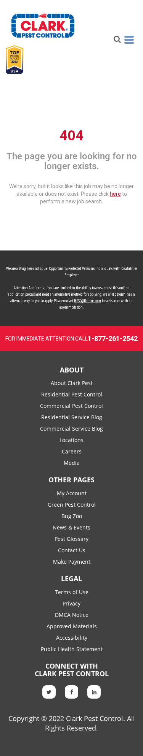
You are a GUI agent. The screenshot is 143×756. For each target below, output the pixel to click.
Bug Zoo (71, 516)
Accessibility (71, 637)
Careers (72, 451)
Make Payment (71, 561)
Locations (71, 440)
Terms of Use (71, 592)
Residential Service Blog (71, 417)
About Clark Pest (72, 383)
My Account (72, 493)
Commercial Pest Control (71, 405)
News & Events (71, 527)
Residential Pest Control (71, 394)
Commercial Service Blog (71, 428)
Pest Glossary (71, 538)
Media (72, 462)
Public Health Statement (72, 649)
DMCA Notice (71, 614)
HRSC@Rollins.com (87, 301)
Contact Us (71, 550)
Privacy (71, 603)
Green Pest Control (72, 504)
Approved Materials (72, 626)
